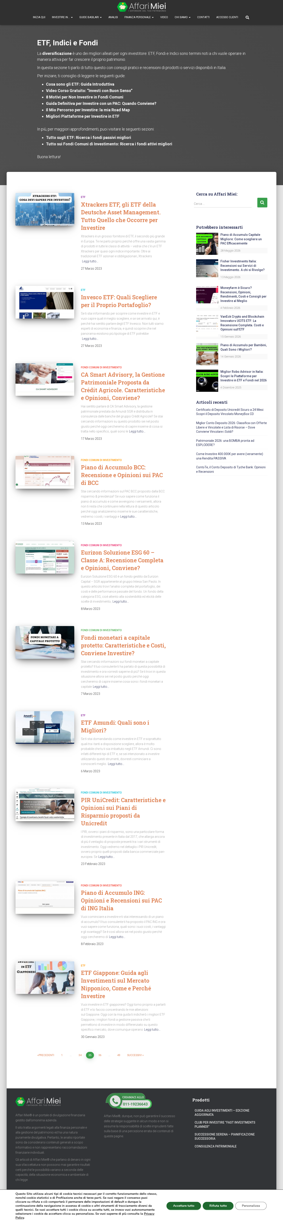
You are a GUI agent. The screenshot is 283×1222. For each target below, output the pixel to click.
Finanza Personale (137, 17)
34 (80, 1055)
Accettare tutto (183, 1206)
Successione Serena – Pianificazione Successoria (225, 1137)
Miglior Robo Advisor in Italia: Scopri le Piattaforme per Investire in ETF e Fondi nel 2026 (243, 376)
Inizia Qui (39, 17)
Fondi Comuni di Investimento (101, 367)
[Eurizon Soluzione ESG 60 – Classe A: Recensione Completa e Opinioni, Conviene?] (44, 557)
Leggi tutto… (90, 261)
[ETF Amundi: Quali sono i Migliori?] (44, 727)
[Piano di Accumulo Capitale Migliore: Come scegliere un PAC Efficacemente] (207, 243)
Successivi (134, 1055)
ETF (83, 197)
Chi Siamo (181, 17)
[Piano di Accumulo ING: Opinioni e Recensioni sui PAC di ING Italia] (44, 897)
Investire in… (61, 17)
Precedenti (46, 1055)
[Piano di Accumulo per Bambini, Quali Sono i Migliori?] (207, 354)
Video (164, 17)
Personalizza (251, 1206)
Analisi (113, 17)
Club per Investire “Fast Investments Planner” (225, 1125)
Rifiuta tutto (218, 1206)
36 (99, 1055)
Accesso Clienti (227, 17)
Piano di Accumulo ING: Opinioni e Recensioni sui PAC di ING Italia (121, 900)
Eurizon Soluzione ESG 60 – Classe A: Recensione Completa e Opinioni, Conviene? (122, 560)
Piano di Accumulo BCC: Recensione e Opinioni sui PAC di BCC (122, 475)
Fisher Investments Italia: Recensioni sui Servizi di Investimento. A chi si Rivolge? (242, 265)
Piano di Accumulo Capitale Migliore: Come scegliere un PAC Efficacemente (241, 239)
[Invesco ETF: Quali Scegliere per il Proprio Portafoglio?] (44, 302)
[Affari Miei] (141, 7)
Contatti (203, 17)
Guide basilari (89, 17)
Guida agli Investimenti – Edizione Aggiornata (222, 1113)
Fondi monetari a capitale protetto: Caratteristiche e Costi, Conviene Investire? (123, 645)
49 (118, 1055)
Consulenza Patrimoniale (216, 1146)
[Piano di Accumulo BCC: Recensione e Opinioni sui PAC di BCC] (44, 472)
